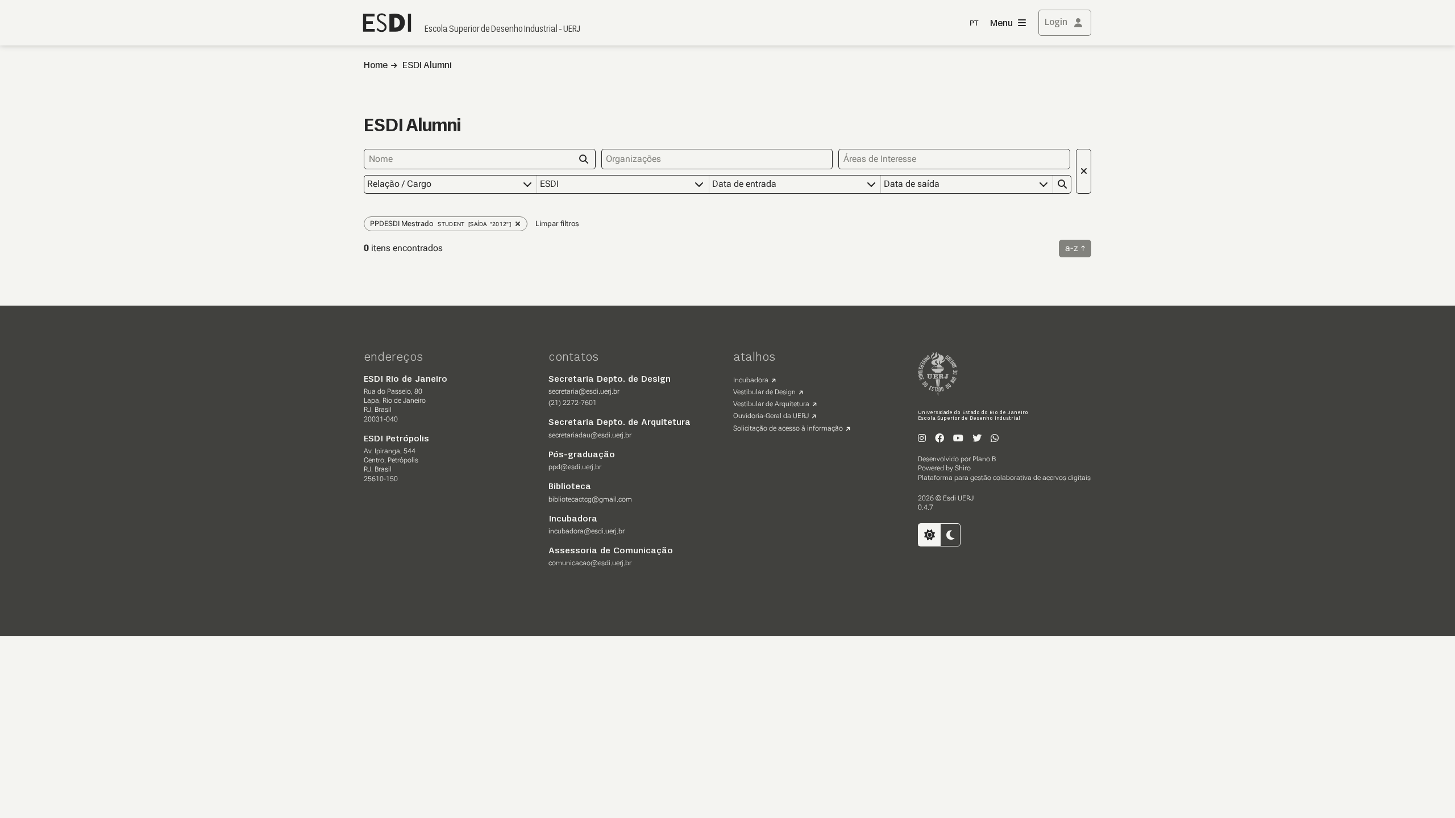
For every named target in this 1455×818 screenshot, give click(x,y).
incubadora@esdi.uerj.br (586, 531)
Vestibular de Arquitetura (771, 404)
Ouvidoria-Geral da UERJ (771, 416)
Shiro (963, 468)
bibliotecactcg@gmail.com (590, 499)
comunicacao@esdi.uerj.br (589, 563)
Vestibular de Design (764, 392)
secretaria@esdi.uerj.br (584, 391)
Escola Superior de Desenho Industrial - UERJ (502, 29)
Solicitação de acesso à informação (788, 428)
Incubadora (750, 380)
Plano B (984, 459)
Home (376, 65)
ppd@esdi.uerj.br (574, 467)
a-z (1071, 248)
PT (974, 23)
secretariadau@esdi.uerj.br (589, 435)
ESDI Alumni (427, 65)
